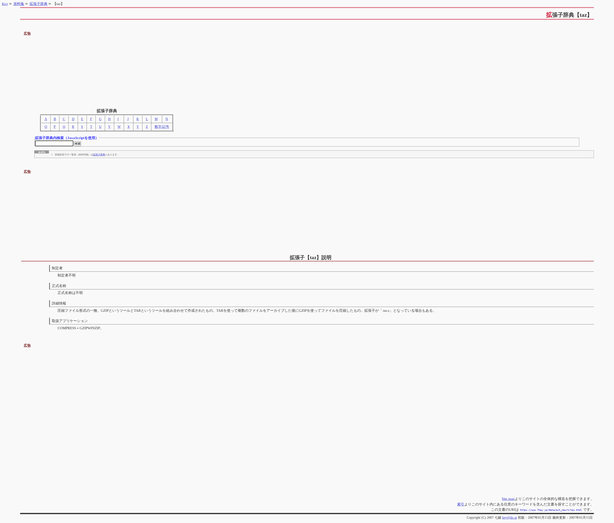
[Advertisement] (307, 70)
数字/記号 (162, 127)
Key (5, 4)
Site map (508, 499)
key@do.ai (509, 517)
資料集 (18, 4)
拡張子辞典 (99, 154)
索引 (460, 504)
